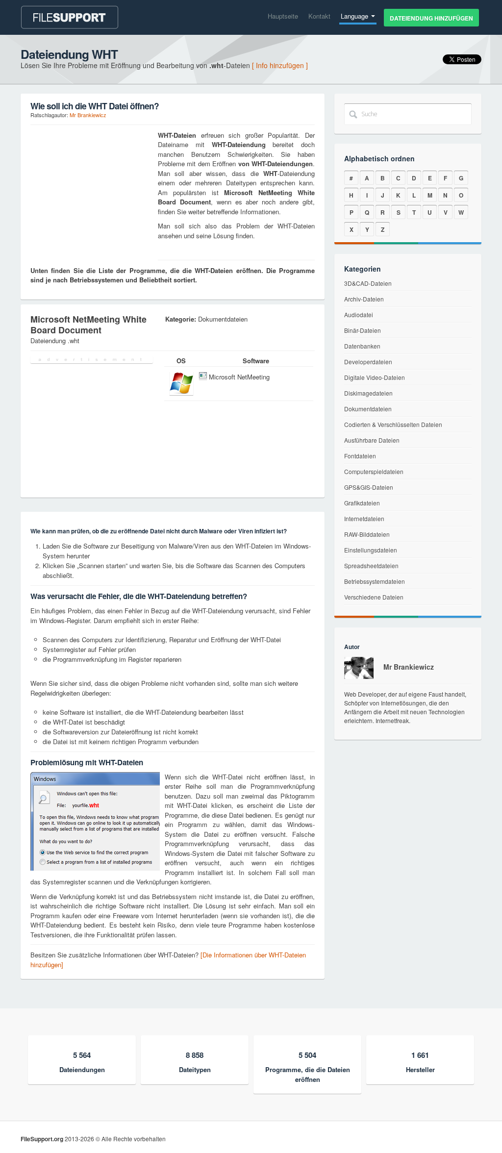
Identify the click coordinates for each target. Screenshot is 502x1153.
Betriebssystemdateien (374, 581)
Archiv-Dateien (364, 299)
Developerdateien (368, 361)
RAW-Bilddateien (367, 534)
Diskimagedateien (368, 393)
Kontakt (319, 16)
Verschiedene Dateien (373, 597)
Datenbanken (362, 346)
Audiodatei (358, 314)
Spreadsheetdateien (371, 565)
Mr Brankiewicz (88, 115)
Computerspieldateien (373, 471)
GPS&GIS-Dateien (368, 487)
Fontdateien (360, 455)
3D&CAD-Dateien (368, 283)
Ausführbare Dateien (372, 440)
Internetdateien (364, 518)
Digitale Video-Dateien (374, 377)
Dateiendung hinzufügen (431, 18)
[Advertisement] (91, 191)
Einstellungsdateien (370, 550)
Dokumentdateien (368, 408)
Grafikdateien (362, 503)
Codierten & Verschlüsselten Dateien (393, 424)
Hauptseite (283, 16)
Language (355, 16)
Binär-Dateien (362, 330)
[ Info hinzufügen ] (280, 65)
